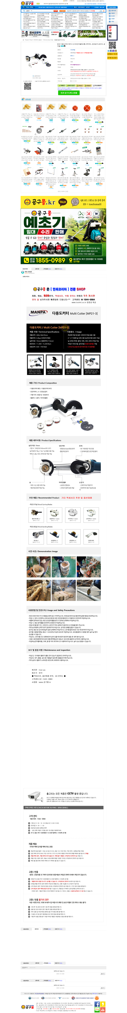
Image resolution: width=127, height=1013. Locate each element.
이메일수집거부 (48, 993)
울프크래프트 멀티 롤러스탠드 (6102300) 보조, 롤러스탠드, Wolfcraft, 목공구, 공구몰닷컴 (63, 181)
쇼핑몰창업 (67, 993)
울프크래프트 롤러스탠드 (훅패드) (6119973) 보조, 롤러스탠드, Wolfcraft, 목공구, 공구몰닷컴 (75, 181)
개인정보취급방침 (39, 993)
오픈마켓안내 (73, 993)
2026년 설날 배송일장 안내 (50, 3)
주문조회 (89, 1)
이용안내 (32, 993)
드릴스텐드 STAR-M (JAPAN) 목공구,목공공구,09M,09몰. (39, 115)
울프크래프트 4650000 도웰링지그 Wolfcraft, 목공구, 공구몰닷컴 (63, 158)
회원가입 (83, 1)
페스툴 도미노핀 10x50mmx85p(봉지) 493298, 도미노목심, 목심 (26, 138)
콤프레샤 (75, 11)
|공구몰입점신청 (81, 993)
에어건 (82, 11)
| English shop (89, 993)
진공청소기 (87, 11)
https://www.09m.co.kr (71, 1010)
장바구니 (102, 1)
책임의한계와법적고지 (58, 993)
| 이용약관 (99, 993)
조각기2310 (91, 69)
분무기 (79, 11)
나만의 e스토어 (95, 1)
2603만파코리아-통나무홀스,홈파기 (79, 69)
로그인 (79, 1)
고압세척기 (69, 11)
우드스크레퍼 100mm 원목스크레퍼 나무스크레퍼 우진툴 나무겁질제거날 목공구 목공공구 (99, 117)
